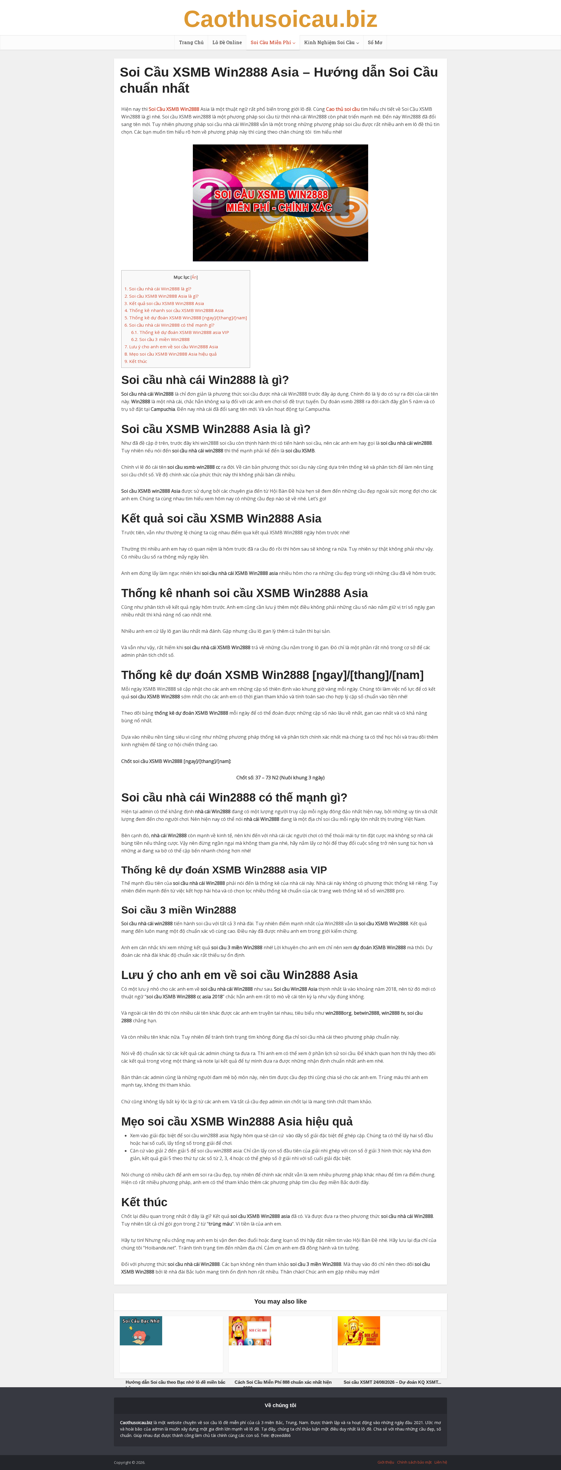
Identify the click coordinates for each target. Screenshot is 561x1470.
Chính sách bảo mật (414, 1462)
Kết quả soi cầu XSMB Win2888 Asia (164, 303)
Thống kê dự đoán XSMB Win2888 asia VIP (180, 332)
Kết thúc (135, 361)
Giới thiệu (386, 1462)
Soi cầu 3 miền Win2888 (160, 339)
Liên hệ (440, 1462)
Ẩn (194, 277)
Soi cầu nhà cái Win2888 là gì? (157, 289)
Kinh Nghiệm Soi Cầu (329, 42)
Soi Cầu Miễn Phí (271, 42)
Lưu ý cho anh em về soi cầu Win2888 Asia (171, 346)
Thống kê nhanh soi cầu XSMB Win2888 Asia (174, 310)
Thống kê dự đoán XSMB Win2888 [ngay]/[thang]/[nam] (185, 317)
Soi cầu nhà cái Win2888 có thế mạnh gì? (169, 325)
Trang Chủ (191, 42)
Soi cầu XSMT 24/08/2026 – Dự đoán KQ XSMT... (392, 1382)
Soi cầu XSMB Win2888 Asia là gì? (161, 296)
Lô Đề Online (227, 42)
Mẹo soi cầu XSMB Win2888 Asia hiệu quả (170, 354)
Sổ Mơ (375, 42)
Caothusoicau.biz (280, 19)
